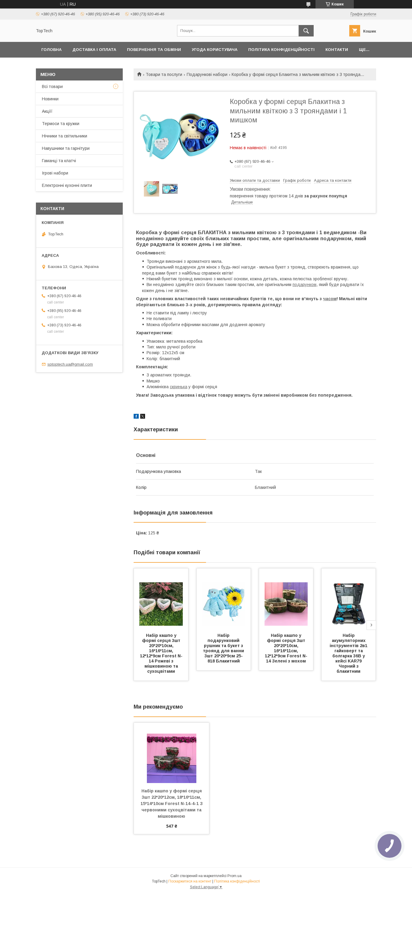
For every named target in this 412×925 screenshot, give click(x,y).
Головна (51, 49)
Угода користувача (214, 49)
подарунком (304, 284)
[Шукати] (306, 30)
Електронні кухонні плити (67, 185)
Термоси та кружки (60, 123)
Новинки (50, 98)
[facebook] (136, 417)
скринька (178, 386)
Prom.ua (234, 876)
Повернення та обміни (154, 49)
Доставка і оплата (94, 49)
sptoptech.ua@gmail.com (70, 364)
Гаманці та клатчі (59, 160)
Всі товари (52, 86)
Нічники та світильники (64, 136)
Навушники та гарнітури (66, 148)
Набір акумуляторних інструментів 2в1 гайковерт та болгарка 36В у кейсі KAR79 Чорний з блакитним (349, 653)
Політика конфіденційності (281, 49)
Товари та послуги (164, 74)
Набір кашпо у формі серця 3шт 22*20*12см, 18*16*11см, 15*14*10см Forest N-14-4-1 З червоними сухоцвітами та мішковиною (172, 803)
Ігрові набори (55, 173)
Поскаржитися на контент (189, 881)
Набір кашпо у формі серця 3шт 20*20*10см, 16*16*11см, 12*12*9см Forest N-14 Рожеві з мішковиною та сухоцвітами (161, 653)
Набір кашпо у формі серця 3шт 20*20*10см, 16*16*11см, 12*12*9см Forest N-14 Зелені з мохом (286, 648)
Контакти (336, 49)
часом (330, 298)
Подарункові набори (207, 74)
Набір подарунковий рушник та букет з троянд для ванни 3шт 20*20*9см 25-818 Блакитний (224, 648)
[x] (142, 417)
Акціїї (47, 111)
